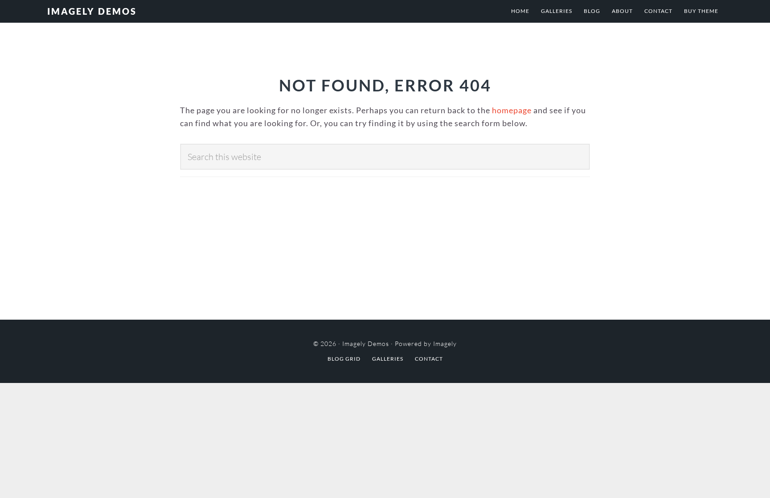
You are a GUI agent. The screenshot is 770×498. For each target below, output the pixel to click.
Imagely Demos (92, 11)
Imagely (445, 343)
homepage (512, 110)
